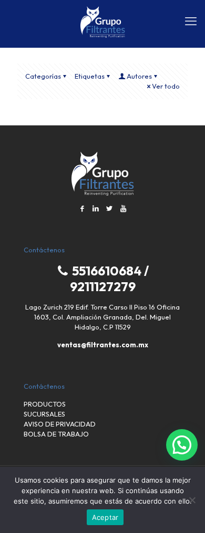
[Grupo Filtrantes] (102, 21)
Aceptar (105, 517)
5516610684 (105, 271)
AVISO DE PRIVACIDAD (60, 424)
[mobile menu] (191, 21)
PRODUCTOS (45, 404)
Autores (139, 76)
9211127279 (103, 286)
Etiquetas (90, 76)
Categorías (43, 76)
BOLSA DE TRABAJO (56, 434)
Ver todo (166, 86)
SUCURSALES (44, 414)
